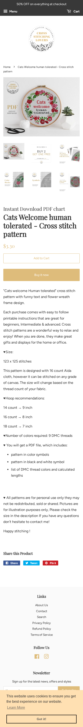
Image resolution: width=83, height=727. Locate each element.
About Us (41, 605)
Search (41, 617)
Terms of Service (42, 634)
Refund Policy (41, 628)
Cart (76, 11)
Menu (13, 11)
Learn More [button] (16, 707)
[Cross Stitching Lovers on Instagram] (46, 657)
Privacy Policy (41, 623)
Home (7, 67)
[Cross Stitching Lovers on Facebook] (36, 657)
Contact (41, 611)
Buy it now (41, 275)
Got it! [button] (41, 719)
